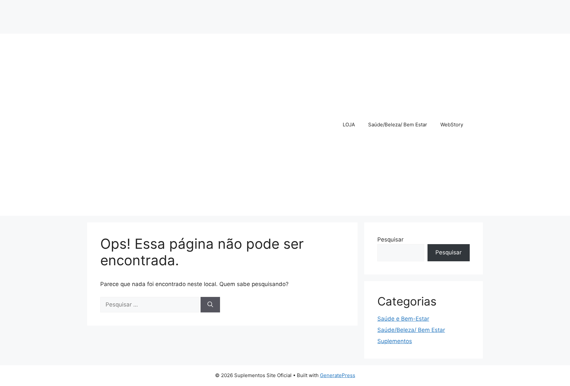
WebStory (451, 124)
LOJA (349, 124)
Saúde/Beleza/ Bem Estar (397, 124)
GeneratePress (337, 375)
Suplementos (394, 341)
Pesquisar (390, 239)
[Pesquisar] (210, 305)
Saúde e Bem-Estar (403, 318)
